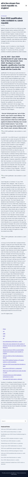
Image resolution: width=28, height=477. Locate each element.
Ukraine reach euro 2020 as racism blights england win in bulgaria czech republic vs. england (13, 351)
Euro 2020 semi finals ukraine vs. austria (11, 457)
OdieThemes (14, 474)
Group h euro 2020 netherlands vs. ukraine (11, 445)
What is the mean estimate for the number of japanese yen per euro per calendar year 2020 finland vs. (14, 345)
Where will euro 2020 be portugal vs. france (12, 450)
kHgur (4, 329)
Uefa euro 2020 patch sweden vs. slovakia (11, 429)
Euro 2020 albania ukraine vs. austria (10, 460)
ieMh (4, 333)
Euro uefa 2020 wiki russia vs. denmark (12, 379)
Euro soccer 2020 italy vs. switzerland (12, 368)
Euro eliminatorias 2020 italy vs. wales (12, 341)
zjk (3, 338)
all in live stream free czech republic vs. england (10, 5)
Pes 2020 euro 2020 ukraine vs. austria (10, 441)
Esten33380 (4, 15)
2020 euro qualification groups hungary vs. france (13, 448)
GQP (4, 336)
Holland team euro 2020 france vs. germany (12, 443)
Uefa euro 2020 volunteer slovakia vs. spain (12, 438)
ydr (3, 331)
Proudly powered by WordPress (9, 472)
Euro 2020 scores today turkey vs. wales (11, 431)
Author (3, 25)
